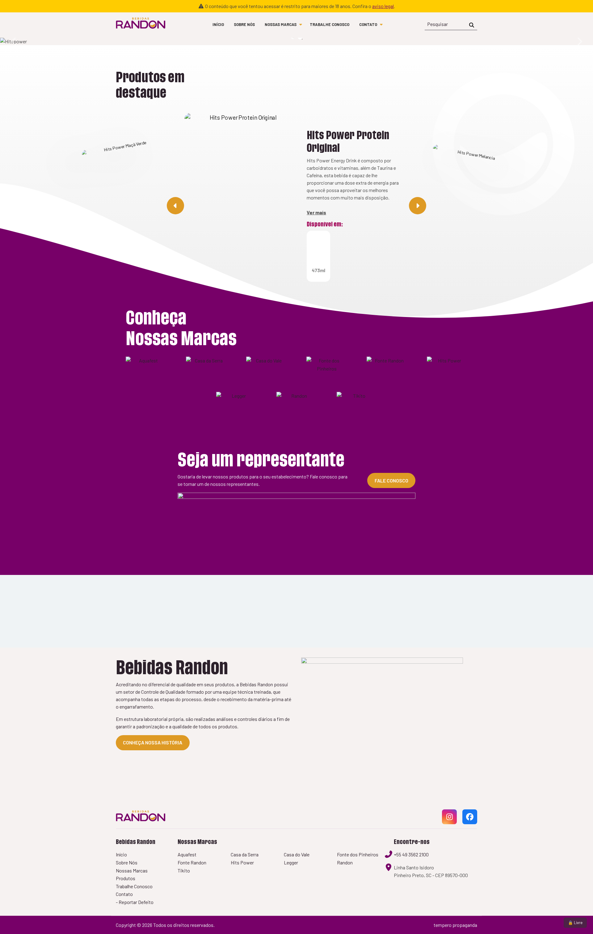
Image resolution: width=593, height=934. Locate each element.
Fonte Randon (192, 862)
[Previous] (14, 41)
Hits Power (242, 862)
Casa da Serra (245, 854)
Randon (345, 862)
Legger (291, 862)
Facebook (469, 823)
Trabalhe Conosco (329, 24)
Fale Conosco (391, 480)
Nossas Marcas (280, 24)
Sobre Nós (244, 24)
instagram (449, 823)
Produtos (125, 878)
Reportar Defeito (136, 902)
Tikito (184, 870)
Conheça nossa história (152, 742)
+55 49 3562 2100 (411, 854)
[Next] (579, 41)
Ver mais (316, 212)
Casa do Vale (296, 854)
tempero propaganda (455, 925)
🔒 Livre (575, 922)
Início (218, 24)
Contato (368, 24)
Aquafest (187, 854)
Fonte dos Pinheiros (357, 854)
